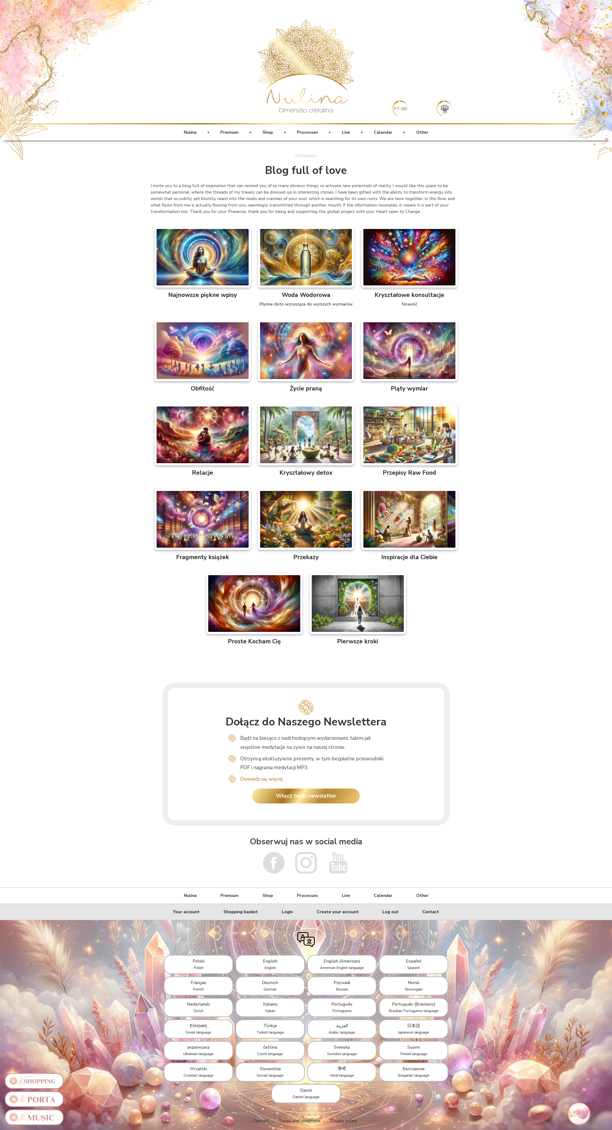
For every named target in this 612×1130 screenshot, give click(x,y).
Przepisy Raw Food (409, 473)
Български (413, 1072)
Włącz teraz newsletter (306, 796)
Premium (229, 132)
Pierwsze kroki (357, 641)
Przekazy (306, 557)
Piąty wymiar (409, 388)
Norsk (414, 986)
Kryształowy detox (306, 473)
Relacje (202, 473)
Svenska (342, 1050)
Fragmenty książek (202, 557)
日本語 (413, 1029)
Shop (267, 132)
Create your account (338, 912)
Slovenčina (270, 1072)
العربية (342, 1029)
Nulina (190, 132)
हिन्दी (342, 1072)
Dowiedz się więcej (261, 779)
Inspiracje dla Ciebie (409, 557)
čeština (270, 1050)
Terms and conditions (300, 1121)
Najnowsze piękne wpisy (202, 295)
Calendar (383, 132)
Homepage (306, 155)
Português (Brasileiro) (414, 1007)
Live (346, 132)
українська (198, 1050)
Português (341, 1007)
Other (422, 132)
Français (198, 986)
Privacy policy (343, 1121)
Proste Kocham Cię (254, 641)
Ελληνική (198, 1029)
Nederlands (198, 1007)
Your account (186, 912)
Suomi (413, 1050)
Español (413, 964)
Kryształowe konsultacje (409, 299)
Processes (307, 132)
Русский (342, 986)
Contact (430, 912)
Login (287, 912)
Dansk (306, 1093)
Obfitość (202, 388)
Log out (390, 912)
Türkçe (270, 1029)
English (270, 964)
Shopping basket (241, 912)
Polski (198, 964)
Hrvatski (198, 1072)
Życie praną (306, 388)
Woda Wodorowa (306, 299)
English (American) (342, 964)
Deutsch (270, 986)
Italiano (270, 1007)
